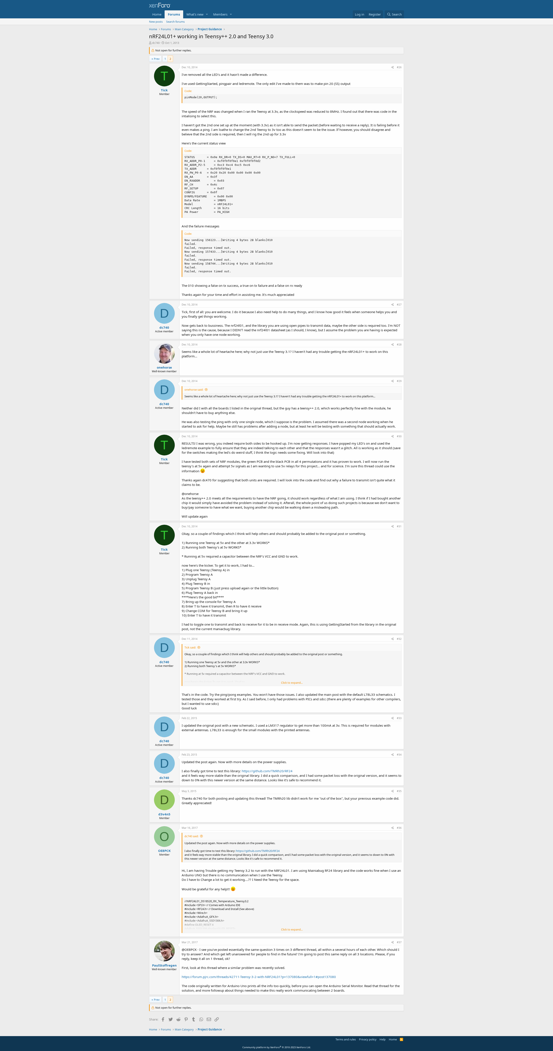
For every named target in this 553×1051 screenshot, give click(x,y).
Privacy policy (368, 1039)
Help (383, 1039)
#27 (399, 304)
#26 (399, 67)
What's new (194, 14)
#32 (399, 639)
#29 (399, 381)
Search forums (175, 22)
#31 (399, 526)
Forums (174, 14)
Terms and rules (345, 1039)
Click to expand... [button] (292, 683)
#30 (399, 436)
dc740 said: (191, 836)
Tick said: (190, 647)
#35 (399, 791)
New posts (156, 22)
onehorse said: (193, 390)
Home (156, 14)
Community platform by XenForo (276, 1047)
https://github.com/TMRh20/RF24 (267, 771)
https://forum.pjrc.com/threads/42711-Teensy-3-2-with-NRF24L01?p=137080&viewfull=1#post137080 (259, 977)
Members (220, 14)
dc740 (156, 43)
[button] (207, 14)
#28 (399, 344)
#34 (399, 754)
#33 (399, 718)
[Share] (392, 67)
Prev (157, 59)
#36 (399, 828)
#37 (399, 942)
